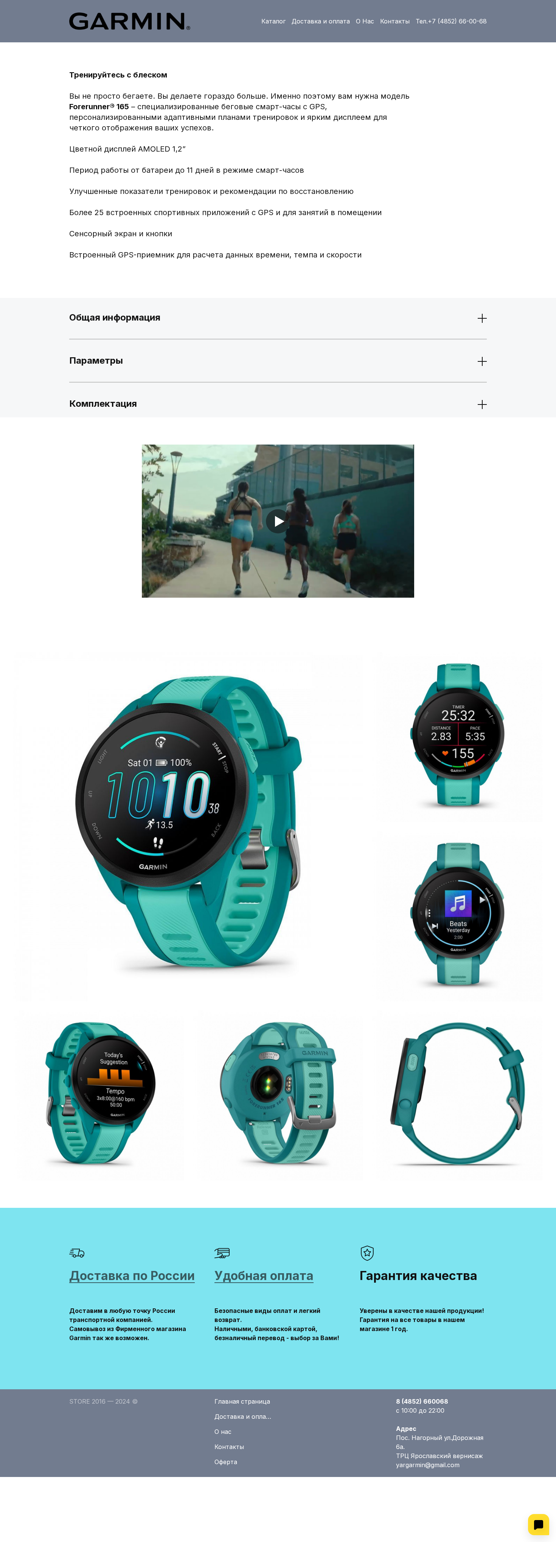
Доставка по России (132, 1275)
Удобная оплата (264, 1275)
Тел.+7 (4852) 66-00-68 (451, 21)
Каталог (273, 21)
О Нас (365, 21)
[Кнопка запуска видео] (278, 521)
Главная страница (242, 1401)
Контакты (395, 21)
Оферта (225, 1462)
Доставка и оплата (321, 21)
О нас (222, 1431)
